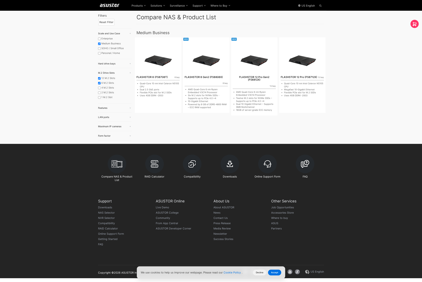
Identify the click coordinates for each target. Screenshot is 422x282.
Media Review (222, 228)
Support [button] (198, 5)
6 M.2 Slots (107, 82)
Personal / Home (110, 53)
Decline (259, 272)
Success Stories (223, 239)
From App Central (167, 223)
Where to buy (279, 218)
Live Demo (162, 207)
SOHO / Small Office (112, 48)
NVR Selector (106, 218)
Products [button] (138, 5)
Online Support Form (111, 233)
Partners (276, 228)
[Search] (320, 5)
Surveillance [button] (178, 5)
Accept (274, 272)
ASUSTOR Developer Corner (173, 228)
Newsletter (220, 233)
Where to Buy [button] (219, 5)
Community (163, 218)
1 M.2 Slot (106, 97)
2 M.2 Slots (107, 92)
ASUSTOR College (167, 212)
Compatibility (106, 223)
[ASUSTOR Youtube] (289, 271)
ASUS (274, 223)
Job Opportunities (282, 207)
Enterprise (107, 38)
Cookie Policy (233, 272)
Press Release (222, 223)
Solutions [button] (157, 5)
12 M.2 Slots (108, 78)
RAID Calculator (108, 228)
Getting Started (108, 239)
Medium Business (111, 43)
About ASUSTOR (223, 207)
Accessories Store (282, 212)
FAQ (100, 244)
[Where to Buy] (414, 25)
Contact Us (220, 218)
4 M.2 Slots (107, 87)
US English (308, 5)
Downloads (105, 207)
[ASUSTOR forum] (297, 271)
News (216, 212)
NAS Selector (106, 212)
